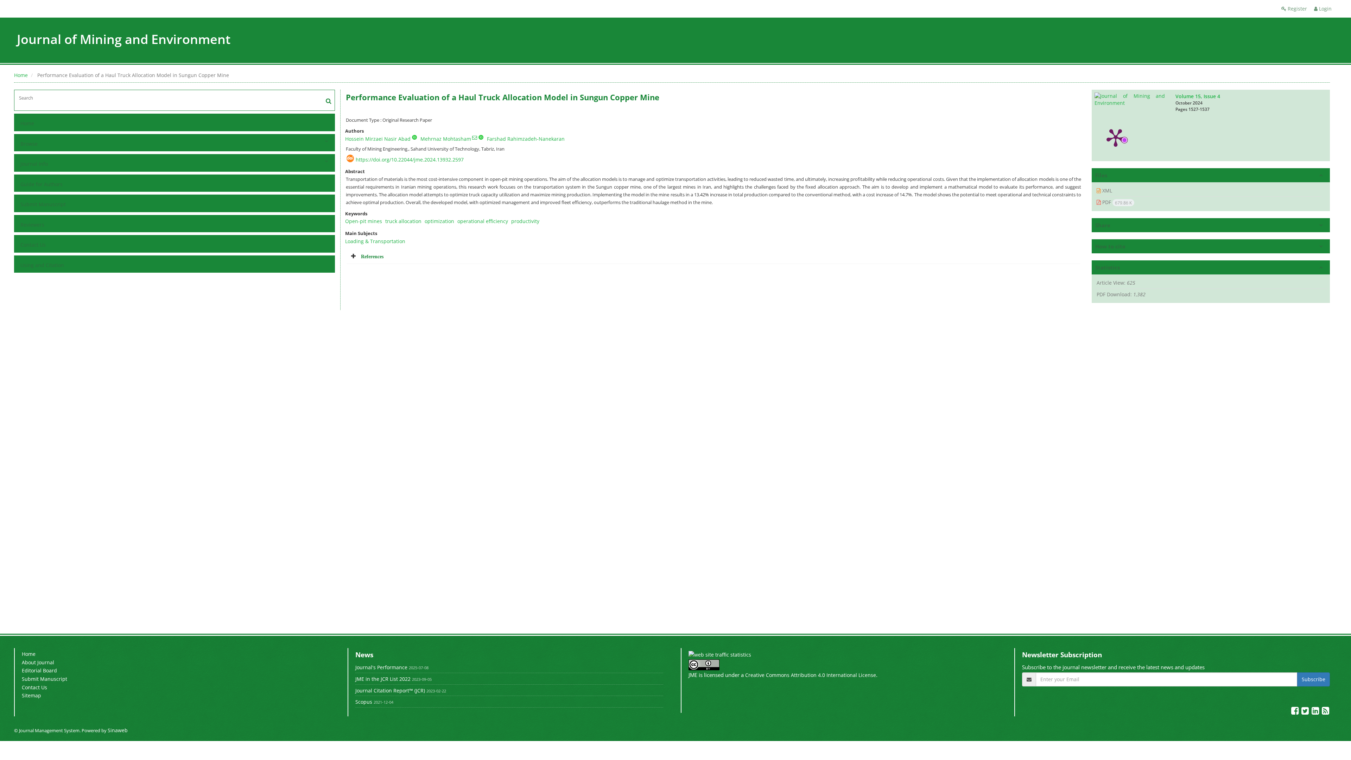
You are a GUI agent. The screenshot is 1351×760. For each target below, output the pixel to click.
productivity (525, 221)
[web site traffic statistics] (720, 654)
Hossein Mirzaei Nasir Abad (378, 138)
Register (1296, 8)
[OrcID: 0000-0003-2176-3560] (481, 137)
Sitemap (31, 695)
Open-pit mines (363, 221)
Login (1325, 8)
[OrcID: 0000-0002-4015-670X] (414, 137)
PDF (1116, 202)
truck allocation (403, 221)
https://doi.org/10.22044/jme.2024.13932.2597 (410, 159)
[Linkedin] (1316, 712)
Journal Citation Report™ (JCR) (390, 690)
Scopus (363, 701)
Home (21, 75)
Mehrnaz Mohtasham (445, 138)
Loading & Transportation (375, 241)
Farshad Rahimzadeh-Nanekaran (526, 138)
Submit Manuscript (43, 204)
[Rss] (1325, 712)
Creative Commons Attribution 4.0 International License (810, 675)
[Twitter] (1306, 712)
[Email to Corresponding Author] (474, 137)
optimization (439, 221)
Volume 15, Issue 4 (1197, 96)
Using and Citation (42, 265)
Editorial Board (39, 670)
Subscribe (1313, 679)
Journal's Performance (381, 667)
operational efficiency (482, 221)
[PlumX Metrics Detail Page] (1116, 137)
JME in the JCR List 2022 (383, 679)
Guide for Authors (41, 184)
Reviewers (32, 224)
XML (1106, 190)
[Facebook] (1295, 712)
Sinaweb (118, 730)
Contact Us (33, 244)
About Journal (38, 662)
